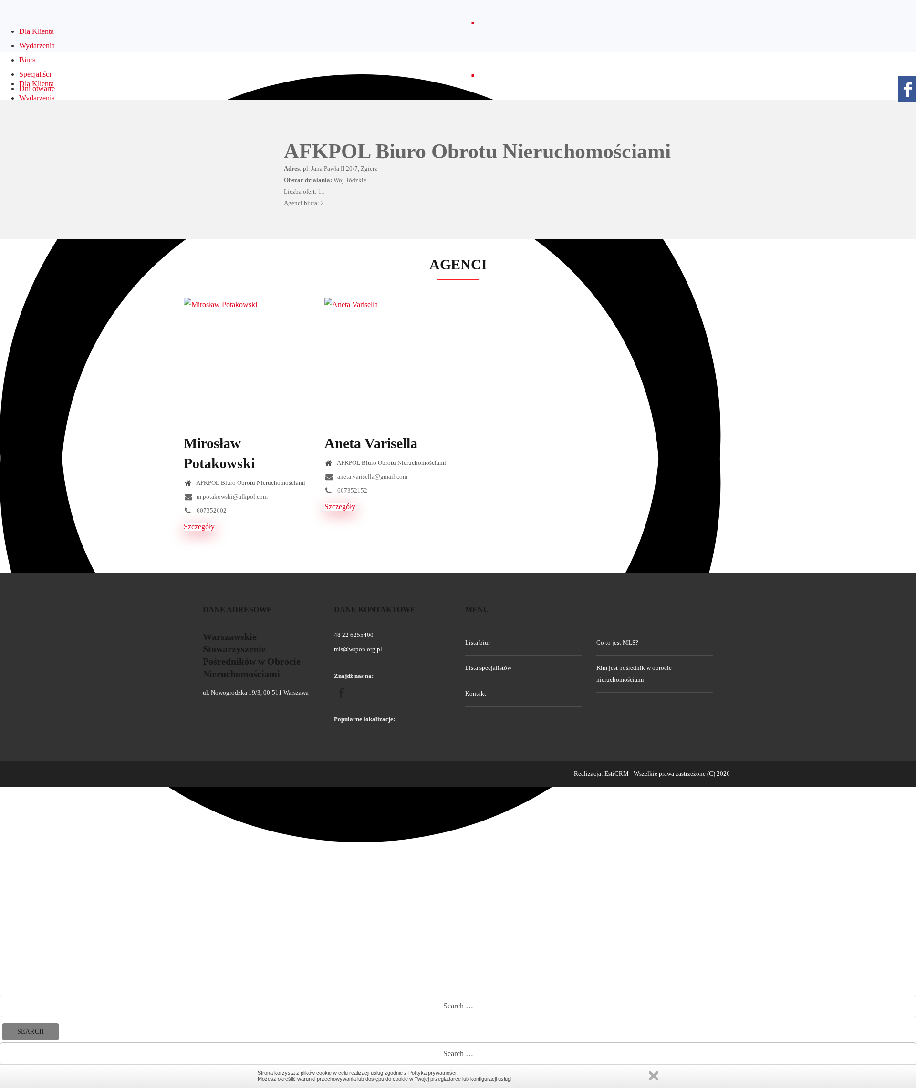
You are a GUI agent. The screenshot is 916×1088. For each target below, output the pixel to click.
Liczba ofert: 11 (304, 191)
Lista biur (477, 642)
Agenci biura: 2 (304, 202)
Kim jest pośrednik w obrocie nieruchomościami (634, 673)
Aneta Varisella (370, 443)
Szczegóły (199, 527)
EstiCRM (616, 773)
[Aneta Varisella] (387, 361)
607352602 (211, 510)
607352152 (351, 490)
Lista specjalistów (488, 667)
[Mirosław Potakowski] (247, 361)
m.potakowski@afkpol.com (231, 496)
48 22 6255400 (354, 634)
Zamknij (653, 1075)
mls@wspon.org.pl (358, 649)
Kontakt (475, 693)
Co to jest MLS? (617, 642)
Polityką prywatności (432, 1073)
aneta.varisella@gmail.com (371, 476)
